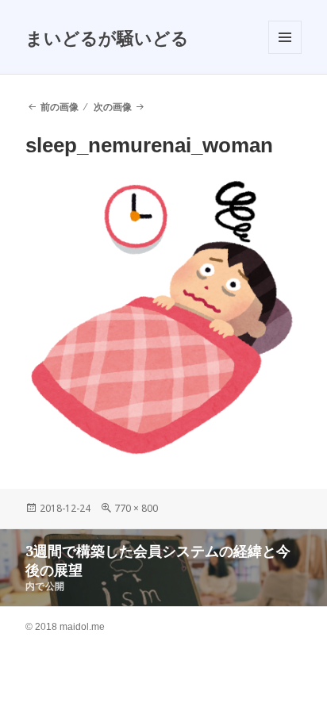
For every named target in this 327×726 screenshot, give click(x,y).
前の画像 (59, 106)
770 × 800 (136, 508)
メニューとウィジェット (285, 53)
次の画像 (113, 106)
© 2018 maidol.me (65, 626)
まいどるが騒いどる (107, 37)
